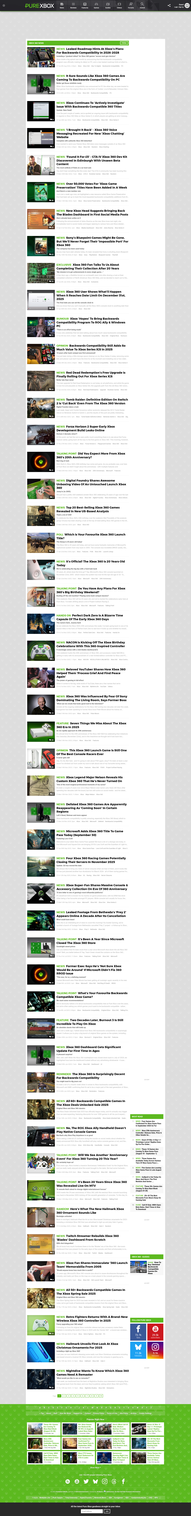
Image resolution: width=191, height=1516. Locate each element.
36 (52, 1388)
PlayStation (93, 255)
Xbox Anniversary (111, 498)
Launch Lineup (108, 552)
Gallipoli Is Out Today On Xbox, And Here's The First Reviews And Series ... (148, 1179)
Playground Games (104, 444)
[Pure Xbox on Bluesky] (95, 1482)
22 (52, 66)
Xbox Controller (124, 660)
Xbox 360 (86, 66)
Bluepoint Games (104, 255)
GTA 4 (85, 174)
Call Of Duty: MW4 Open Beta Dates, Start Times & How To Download (148, 1207)
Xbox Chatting (104, 147)
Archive (134, 1413)
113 (143, 1271)
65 (52, 227)
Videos (110, 687)
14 (52, 1172)
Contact (88, 1413)
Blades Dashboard (87, 228)
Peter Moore (95, 713)
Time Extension (71, 1498)
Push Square (58, 1498)
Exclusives (94, 282)
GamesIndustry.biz (138, 1498)
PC (122, 66)
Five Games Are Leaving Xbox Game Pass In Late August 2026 (148, 1170)
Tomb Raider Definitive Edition (91, 417)
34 (52, 740)
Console (106, 1145)
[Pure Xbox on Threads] (114, 1482)
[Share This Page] (169, 5)
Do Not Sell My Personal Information (127, 1492)
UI (101, 1064)
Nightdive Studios (91, 1388)
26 (52, 416)
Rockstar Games (95, 174)
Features (87, 363)
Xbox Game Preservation (91, 201)
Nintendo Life (44, 1498)
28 (52, 308)
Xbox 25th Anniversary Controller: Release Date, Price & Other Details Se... (149, 1133)
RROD (114, 983)
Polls (91, 552)
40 (52, 200)
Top (42, 1413)
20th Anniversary (98, 471)
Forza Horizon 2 (90, 444)
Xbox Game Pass (88, 848)
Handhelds (98, 1145)
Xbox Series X (114, 120)
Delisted (101, 821)
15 (52, 605)
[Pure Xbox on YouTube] (77, 1482)
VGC (127, 1498)
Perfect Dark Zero (89, 633)
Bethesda (93, 929)
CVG (150, 1498)
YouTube (103, 687)
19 (52, 983)
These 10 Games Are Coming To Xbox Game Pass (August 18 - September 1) (147, 1151)
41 (52, 470)
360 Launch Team (97, 1280)
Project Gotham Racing (114, 767)
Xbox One (124, 444)
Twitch (94, 1253)
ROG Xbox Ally (88, 1145)
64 (52, 389)
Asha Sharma (108, 228)
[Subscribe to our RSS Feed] (68, 1482)
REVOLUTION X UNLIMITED (99, 660)
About (48, 1413)
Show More (95, 1468)
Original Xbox (114, 336)
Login (176, 7)
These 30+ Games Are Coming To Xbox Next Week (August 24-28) (149, 1188)
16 (52, 281)
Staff (55, 1413)
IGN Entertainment (82, 1492)
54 (52, 1145)
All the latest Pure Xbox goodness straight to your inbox (95, 1506)
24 (52, 93)
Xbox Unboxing (124, 498)
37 (52, 551)
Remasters (110, 1388)
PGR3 (102, 767)
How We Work (65, 1413)
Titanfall (115, 255)
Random (94, 147)
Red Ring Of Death (103, 983)
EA (84, 875)
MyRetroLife (94, 687)
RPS (156, 1498)
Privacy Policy (98, 1413)
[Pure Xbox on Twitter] (86, 1482)
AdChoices (110, 1492)
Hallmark (86, 1226)
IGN (110, 1498)
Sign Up (181, 7)
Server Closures (106, 875)
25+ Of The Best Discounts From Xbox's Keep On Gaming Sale (148, 1198)
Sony (85, 255)
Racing (89, 875)
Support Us (77, 1413)
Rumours (124, 336)
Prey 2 (86, 929)
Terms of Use (112, 1413)
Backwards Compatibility (111, 66)
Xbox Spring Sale (108, 1307)
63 (52, 254)
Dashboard (95, 1064)
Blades (100, 1253)
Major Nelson (90, 794)
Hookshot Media (62, 1492)
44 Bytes (100, 1492)
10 (52, 713)
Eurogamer (118, 1498)
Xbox (79, 66)
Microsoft (109, 471)
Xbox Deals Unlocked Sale (111, 1118)
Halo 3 (101, 1226)
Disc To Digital (96, 66)
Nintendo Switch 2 (109, 417)
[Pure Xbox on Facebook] (123, 1482)
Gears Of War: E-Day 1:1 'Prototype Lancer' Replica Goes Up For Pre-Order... (148, 1142)
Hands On (116, 633)
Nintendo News (100, 1498)
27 (52, 632)
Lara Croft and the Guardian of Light (108, 848)
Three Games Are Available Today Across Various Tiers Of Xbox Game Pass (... (148, 1160)
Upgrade (103, 390)
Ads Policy (124, 1413)
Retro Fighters (88, 1334)
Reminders (93, 1091)
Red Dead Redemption (90, 390)
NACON (86, 660)
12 (52, 1307)
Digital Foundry (98, 498)
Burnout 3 (88, 1037)
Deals (124, 1118)
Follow (124, 43)
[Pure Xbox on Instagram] (105, 1482)
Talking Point (109, 606)
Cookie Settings (145, 1413)
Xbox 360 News (36, 43)
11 (52, 335)
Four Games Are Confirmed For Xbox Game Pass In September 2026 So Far (148, 1123)
